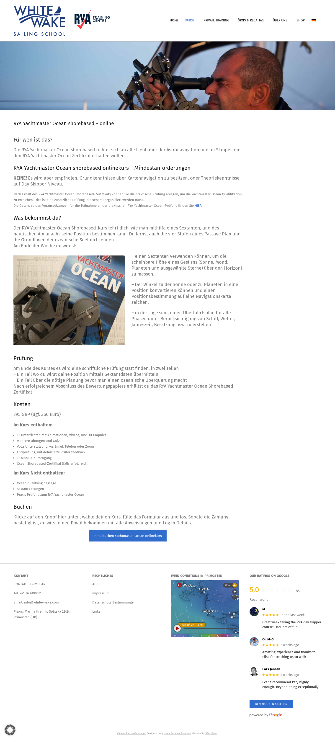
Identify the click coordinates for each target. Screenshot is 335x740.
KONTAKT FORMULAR (29, 584)
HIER (198, 206)
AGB (95, 584)
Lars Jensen (271, 669)
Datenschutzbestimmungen (131, 733)
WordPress (211, 733)
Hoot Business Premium (177, 733)
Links (96, 611)
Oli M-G (268, 639)
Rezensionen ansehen (271, 704)
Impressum (101, 593)
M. (264, 609)
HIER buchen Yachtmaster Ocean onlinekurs (128, 536)
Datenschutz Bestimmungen (114, 602)
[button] (10, 730)
